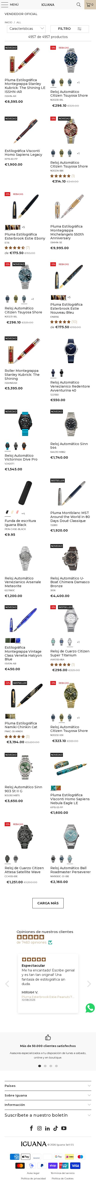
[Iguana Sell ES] (48, 4)
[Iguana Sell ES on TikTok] (55, 1129)
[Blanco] (70, 642)
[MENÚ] (2, 4)
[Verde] (62, 82)
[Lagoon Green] (7, 640)
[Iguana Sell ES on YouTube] (64, 1129)
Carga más (48, 903)
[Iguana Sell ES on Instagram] (39, 1129)
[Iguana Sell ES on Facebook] (31, 1129)
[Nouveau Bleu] (18, 227)
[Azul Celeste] (70, 858)
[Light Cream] (13, 513)
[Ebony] (7, 227)
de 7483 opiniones (31, 942)
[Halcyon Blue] (18, 640)
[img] (50, 937)
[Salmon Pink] (18, 513)
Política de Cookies (62, 1178)
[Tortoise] (13, 227)
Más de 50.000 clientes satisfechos (48, 1046)
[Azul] (53, 82)
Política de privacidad (33, 1178)
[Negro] (62, 373)
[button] (60, 176)
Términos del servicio (63, 1173)
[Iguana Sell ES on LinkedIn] (47, 1129)
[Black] (7, 513)
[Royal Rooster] (7, 716)
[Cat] (13, 716)
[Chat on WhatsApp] (90, 1010)
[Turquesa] (53, 642)
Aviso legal (33, 1173)
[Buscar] (78, 4)
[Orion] (58, 787)
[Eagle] (53, 787)
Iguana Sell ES (65, 1144)
